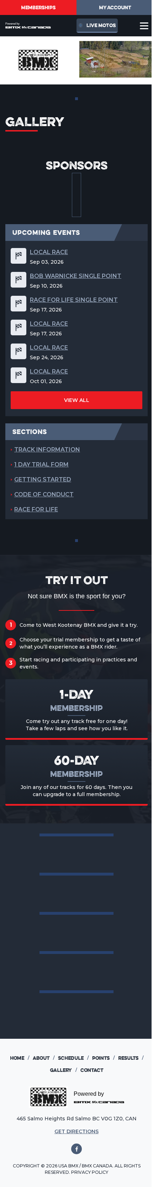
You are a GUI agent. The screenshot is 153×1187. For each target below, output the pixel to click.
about (43, 1058)
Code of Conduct (44, 494)
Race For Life (36, 509)
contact (91, 1070)
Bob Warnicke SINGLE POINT (75, 276)
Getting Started (42, 479)
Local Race (49, 252)
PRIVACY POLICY (89, 1172)
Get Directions (76, 1131)
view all (76, 400)
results (130, 1058)
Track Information (47, 449)
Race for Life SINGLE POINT (74, 299)
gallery (63, 1070)
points (103, 1058)
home (19, 1058)
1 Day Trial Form (41, 464)
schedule (73, 1058)
